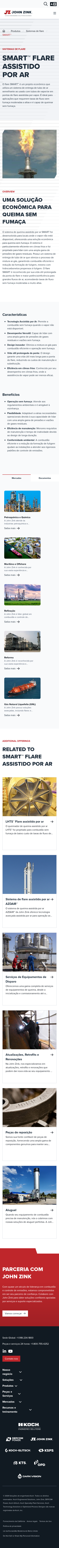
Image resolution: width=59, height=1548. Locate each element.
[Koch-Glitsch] (18, 1450)
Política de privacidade (12, 1526)
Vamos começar (13, 1313)
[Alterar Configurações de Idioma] (53, 4)
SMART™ (6, 35)
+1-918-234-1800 (24, 1337)
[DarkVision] (29, 1476)
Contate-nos (11, 1358)
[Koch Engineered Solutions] (29, 1426)
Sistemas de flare (35, 31)
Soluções (8, 1380)
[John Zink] (41, 1439)
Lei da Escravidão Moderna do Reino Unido (20, 1531)
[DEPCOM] (14, 1439)
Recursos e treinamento (9, 1410)
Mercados (16, 478)
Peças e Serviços (7, 1394)
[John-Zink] (3, 31)
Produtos (15, 31)
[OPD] (39, 1463)
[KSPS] (46, 1450)
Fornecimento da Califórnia (14, 1521)
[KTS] (20, 1463)
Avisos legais (32, 1521)
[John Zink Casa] (18, 13)
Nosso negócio (7, 1372)
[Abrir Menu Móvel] (54, 13)
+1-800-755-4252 (40, 1344)
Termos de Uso (45, 1521)
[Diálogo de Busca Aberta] (46, 4)
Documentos (45, 478)
